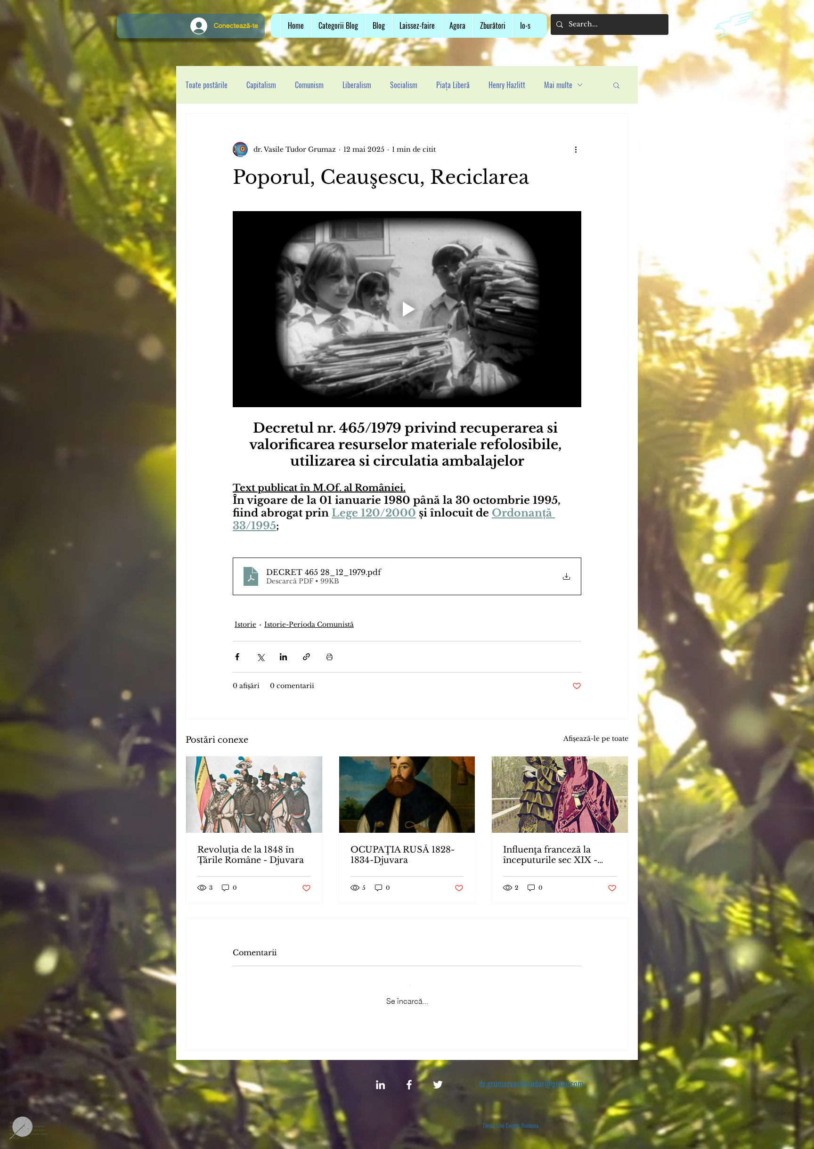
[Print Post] (329, 656)
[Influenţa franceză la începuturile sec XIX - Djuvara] (560, 794)
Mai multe (558, 85)
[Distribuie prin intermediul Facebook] (237, 656)
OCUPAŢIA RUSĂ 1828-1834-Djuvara (402, 855)
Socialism (403, 85)
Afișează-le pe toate (595, 738)
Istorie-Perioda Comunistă (309, 624)
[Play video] (407, 309)
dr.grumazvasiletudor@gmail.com (531, 1076)
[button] (417, 26)
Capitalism (261, 85)
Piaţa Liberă (453, 85)
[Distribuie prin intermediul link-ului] (306, 656)
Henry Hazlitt (506, 85)
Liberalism (356, 85)
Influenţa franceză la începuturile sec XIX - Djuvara (550, 855)
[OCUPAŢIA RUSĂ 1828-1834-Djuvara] (407, 794)
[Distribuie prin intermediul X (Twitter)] (260, 656)
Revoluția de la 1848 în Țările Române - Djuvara (250, 855)
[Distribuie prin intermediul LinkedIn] (283, 656)
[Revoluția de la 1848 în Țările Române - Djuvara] (254, 794)
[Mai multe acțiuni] (575, 149)
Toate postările (207, 85)
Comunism (309, 85)
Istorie (245, 624)
